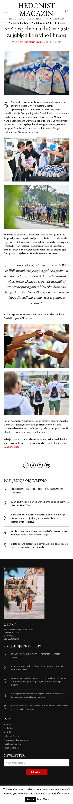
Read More (42, 799)
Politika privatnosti (12, 744)
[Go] (67, 11)
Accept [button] (30, 799)
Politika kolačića (11, 747)
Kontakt (7, 732)
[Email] (47, 465)
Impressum (9, 724)
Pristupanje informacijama (16, 740)
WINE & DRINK (20, 42)
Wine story (36, 42)
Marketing (8, 728)
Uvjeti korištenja (11, 736)
